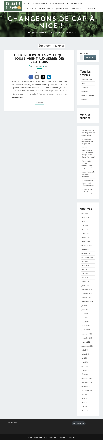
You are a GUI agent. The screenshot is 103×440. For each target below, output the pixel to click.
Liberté (84, 84)
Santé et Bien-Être (87, 96)
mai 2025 (84, 273)
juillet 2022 (85, 398)
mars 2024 (85, 322)
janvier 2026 (85, 241)
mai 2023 (84, 362)
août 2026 (84, 213)
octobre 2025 (86, 253)
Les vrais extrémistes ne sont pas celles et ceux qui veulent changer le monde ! (88, 152)
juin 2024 (84, 310)
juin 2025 (84, 270)
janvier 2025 (85, 286)
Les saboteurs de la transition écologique (88, 174)
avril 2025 (84, 278)
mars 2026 (85, 233)
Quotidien (84, 92)
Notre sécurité (45, 9)
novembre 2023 (86, 338)
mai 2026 (84, 225)
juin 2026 (84, 221)
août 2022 (84, 394)
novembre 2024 (86, 294)
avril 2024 (84, 318)
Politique (84, 88)
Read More (40, 103)
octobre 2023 (86, 342)
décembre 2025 (86, 245)
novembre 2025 (86, 249)
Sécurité (84, 100)
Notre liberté (29, 9)
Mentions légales (79, 423)
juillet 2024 (85, 306)
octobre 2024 (86, 298)
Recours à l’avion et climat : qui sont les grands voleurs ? (88, 132)
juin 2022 (84, 402)
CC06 (47, 66)
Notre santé (76, 3)
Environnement (86, 79)
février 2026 (85, 237)
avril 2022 (84, 410)
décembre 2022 (86, 378)
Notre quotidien (38, 3)
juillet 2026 (85, 217)
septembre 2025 (87, 257)
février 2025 (85, 282)
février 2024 (85, 326)
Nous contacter (12, 422)
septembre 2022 (87, 390)
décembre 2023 (86, 334)
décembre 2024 (86, 290)
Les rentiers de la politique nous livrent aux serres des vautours (39, 58)
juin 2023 (84, 358)
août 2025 (84, 261)
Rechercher (84, 53)
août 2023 (84, 350)
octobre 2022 (86, 386)
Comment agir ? (90, 9)
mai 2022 (84, 406)
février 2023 (85, 374)
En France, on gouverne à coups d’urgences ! (87, 141)
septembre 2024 (87, 302)
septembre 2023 (87, 346)
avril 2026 (84, 229)
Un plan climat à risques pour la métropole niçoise (87, 183)
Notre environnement (58, 3)
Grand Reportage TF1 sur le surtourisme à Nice (87, 191)
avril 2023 (84, 366)
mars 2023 (85, 370)
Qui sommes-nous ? (62, 9)
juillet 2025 (85, 265)
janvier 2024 (85, 330)
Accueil (26, 3)
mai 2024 (84, 314)
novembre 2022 (86, 382)
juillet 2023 (85, 354)
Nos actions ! (77, 9)
